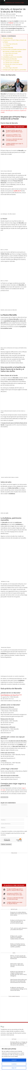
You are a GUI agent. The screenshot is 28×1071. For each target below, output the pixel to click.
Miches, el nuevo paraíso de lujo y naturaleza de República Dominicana (18, 957)
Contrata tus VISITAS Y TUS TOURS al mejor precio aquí (13, 135)
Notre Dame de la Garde (11, 53)
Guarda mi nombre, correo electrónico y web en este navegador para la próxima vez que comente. (14, 833)
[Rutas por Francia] (14, 1008)
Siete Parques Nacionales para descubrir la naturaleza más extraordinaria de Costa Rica (18, 981)
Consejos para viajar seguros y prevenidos (14, 69)
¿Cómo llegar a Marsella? (11, 67)
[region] (14, 1058)
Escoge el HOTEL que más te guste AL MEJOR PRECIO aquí (14, 131)
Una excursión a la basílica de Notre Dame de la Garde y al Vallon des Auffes (14, 50)
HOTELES (14, 1039)
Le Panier (7, 45)
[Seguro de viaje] (14, 868)
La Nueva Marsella (8, 47)
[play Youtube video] (14, 84)
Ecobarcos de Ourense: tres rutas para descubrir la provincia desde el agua (17, 921)
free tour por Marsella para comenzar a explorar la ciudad (14, 110)
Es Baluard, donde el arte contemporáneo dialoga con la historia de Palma (18, 989)
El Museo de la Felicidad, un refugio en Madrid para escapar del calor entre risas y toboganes (18, 974)
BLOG (14, 952)
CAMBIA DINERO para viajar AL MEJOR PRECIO (14, 144)
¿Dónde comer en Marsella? (12, 62)
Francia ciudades (12, 14)
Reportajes (20, 15)
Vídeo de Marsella (8, 38)
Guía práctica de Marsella (10, 59)
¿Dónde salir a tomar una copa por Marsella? (13, 65)
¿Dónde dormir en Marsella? (12, 60)
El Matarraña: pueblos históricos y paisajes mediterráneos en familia (17, 937)
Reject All (14, 1068)
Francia (3, 14)
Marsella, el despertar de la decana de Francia (13, 10)
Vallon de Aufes (9, 55)
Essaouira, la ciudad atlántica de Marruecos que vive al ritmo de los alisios (18, 913)
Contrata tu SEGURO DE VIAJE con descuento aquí (14, 139)
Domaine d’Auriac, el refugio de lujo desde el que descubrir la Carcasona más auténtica (18, 1043)
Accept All (14, 1060)
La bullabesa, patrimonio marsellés (12, 57)
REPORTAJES (14, 909)
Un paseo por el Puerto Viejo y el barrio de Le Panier (14, 41)
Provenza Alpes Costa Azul (8, 15)
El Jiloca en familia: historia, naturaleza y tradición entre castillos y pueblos (17, 945)
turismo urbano (4, 797)
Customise (14, 1064)
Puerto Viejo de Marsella (11, 44)
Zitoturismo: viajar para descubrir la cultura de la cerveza (17, 965)
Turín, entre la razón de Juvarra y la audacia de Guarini (18, 928)
